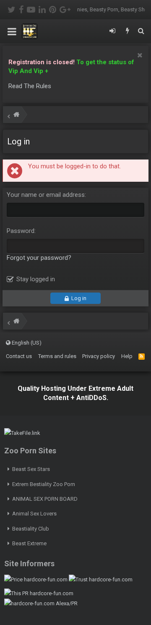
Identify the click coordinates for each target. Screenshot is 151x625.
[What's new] (127, 31)
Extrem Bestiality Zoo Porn (43, 484)
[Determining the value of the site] (36, 579)
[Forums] (16, 115)
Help (127, 356)
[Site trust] (101, 579)
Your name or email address (46, 195)
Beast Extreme (29, 543)
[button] (12, 31)
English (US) (26, 343)
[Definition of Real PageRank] (38, 593)
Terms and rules (57, 356)
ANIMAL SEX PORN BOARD (45, 499)
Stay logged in (35, 279)
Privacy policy (98, 356)
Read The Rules (29, 86)
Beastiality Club (30, 529)
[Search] (141, 31)
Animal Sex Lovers (34, 513)
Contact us (19, 356)
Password (20, 231)
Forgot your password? (39, 258)
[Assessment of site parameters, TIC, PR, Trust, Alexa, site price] (41, 603)
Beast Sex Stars (31, 469)
